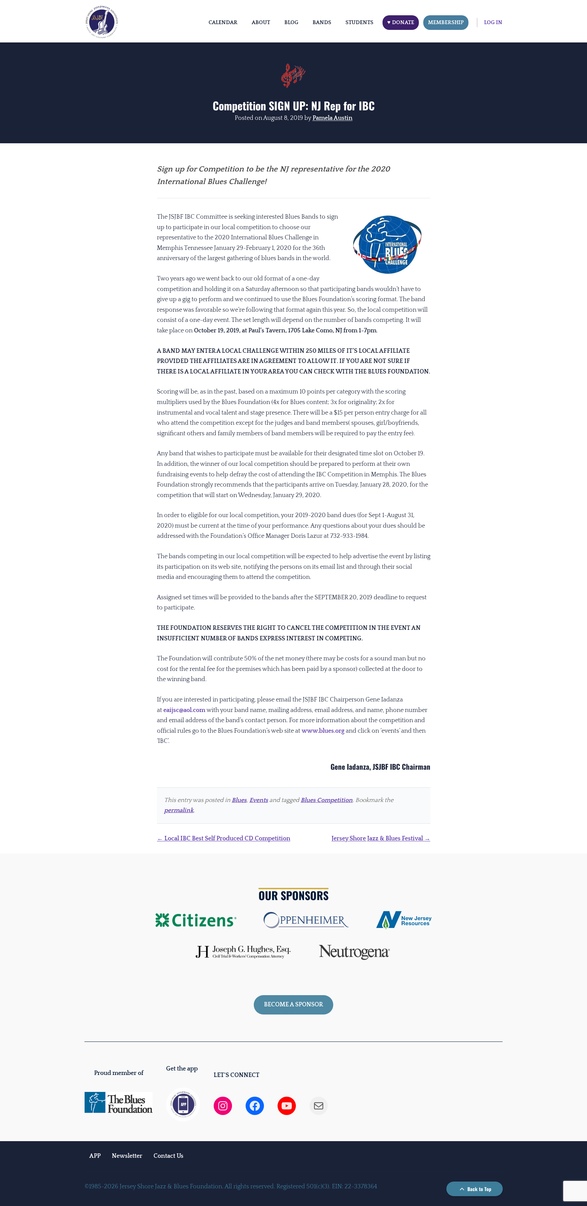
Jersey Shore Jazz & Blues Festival (381, 838)
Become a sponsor (293, 1004)
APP (95, 1156)
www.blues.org (323, 731)
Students (359, 22)
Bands (322, 22)
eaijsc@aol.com (184, 710)
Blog (291, 22)
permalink (179, 810)
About (261, 22)
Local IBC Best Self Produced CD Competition (223, 838)
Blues (239, 800)
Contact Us (168, 1156)
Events (258, 800)
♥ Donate (400, 22)
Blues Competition (327, 800)
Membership (446, 22)
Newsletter (127, 1156)
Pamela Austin (333, 118)
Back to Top (478, 1188)
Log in (493, 22)
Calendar (223, 22)
